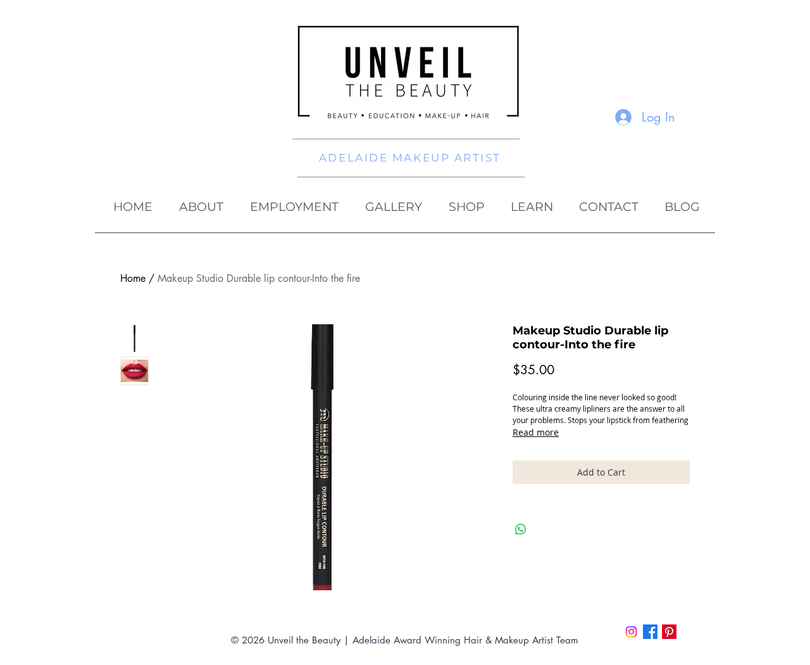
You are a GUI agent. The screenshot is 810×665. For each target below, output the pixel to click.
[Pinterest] (669, 631)
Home (133, 278)
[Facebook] (650, 631)
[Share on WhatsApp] (520, 529)
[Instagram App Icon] (631, 631)
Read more (536, 432)
